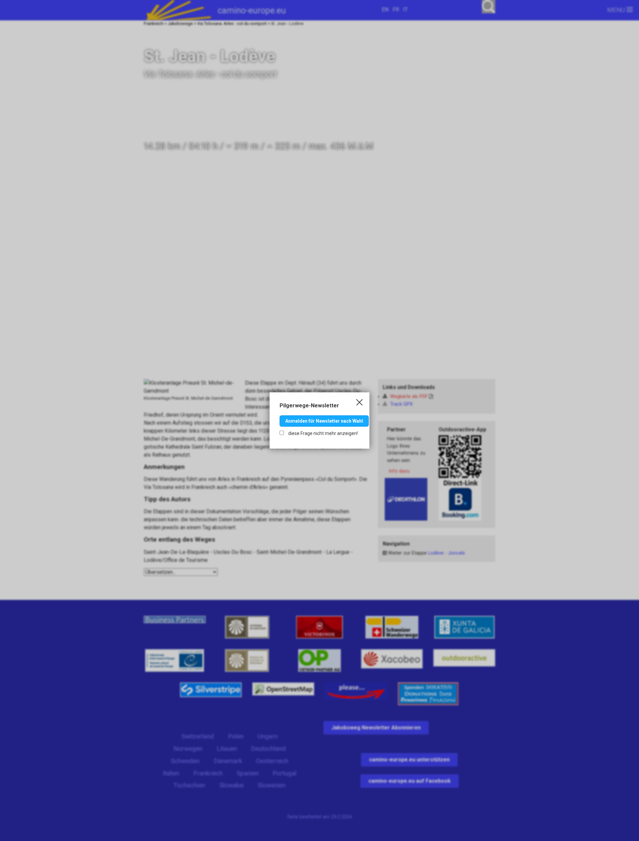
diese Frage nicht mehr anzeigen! (322, 433)
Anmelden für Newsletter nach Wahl (324, 421)
